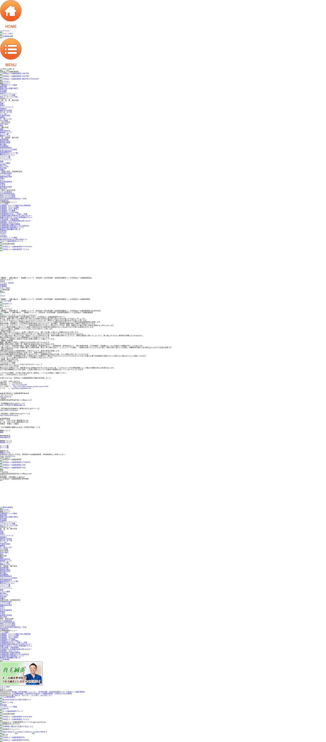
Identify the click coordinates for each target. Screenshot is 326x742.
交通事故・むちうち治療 (9, 207)
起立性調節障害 (6, 182)
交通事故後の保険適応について (12, 227)
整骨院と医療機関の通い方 (10, 229)
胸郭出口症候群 (6, 110)
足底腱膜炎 (4, 146)
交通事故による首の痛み (9, 212)
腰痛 (1, 129)
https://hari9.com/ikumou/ (9, 410)
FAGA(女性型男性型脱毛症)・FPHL (13, 199)
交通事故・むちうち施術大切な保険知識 (15, 205)
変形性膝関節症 (6, 151)
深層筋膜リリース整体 (8, 85)
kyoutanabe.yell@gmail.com (21, 388)
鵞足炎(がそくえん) (7, 154)
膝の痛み (3, 144)
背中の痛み (4, 124)
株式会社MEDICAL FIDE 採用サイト (14, 239)
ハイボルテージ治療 (7, 95)
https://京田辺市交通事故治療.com (12, 405)
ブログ (2, 234)
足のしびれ (4, 166)
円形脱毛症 (4, 200)
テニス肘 (3, 114)
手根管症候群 (5, 115)
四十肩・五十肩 (6, 112)
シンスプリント (6, 160)
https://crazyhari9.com (7, 456)
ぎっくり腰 (4, 134)
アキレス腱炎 (5, 163)
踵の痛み (3, 165)
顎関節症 (3, 109)
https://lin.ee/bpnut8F (19, 385)
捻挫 (1, 161)
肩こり (2, 102)
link (44, 722)
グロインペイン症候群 (8, 149)
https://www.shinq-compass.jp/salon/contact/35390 (30, 386)
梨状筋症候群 (5, 143)
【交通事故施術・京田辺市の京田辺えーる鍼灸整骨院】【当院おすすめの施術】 (42, 693)
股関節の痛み (5, 141)
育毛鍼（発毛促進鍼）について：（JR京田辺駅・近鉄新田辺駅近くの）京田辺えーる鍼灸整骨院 (48, 692)
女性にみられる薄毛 (7, 197)
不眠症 (2, 183)
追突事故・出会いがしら (9, 222)
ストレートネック (7, 107)
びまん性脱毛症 (6, 192)
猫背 (1, 126)
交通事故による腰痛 (7, 211)
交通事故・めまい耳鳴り (9, 209)
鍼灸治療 (3, 87)
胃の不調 (3, 188)
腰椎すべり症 (5, 136)
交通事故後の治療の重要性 (10, 224)
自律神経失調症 (6, 173)
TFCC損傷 (4, 121)
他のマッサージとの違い (9, 97)
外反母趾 (3, 168)
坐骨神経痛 (4, 139)
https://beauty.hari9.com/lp (9, 415)
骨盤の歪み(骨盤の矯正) (9, 88)
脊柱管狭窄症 (5, 131)
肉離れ (2, 170)
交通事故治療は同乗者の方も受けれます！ (16, 216)
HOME (2, 292)
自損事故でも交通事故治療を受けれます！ (16, 221)
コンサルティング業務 (8, 238)
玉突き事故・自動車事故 (9, 219)
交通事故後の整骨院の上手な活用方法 (14, 226)
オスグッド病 (5, 158)
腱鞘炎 (2, 117)
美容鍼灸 (3, 92)
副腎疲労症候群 (6, 187)
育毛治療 (3, 90)
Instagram (3, 233)
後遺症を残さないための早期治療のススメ (16, 217)
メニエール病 (5, 175)
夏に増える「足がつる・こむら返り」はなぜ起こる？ (32, 695)
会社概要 (3, 236)
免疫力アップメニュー (8, 93)
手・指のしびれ (6, 119)
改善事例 (3, 231)
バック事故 (4, 204)
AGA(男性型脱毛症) (7, 194)
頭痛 (1, 104)
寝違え (2, 105)
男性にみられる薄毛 (7, 195)
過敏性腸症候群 (6, 177)
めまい (2, 180)
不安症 (2, 185)
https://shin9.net (5, 397)
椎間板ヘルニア (6, 132)
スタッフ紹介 (5, 687)
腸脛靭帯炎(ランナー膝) (9, 153)
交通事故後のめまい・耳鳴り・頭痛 (13, 214)
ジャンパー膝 (5, 156)
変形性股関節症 (6, 148)
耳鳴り (2, 178)
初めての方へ (5, 82)
